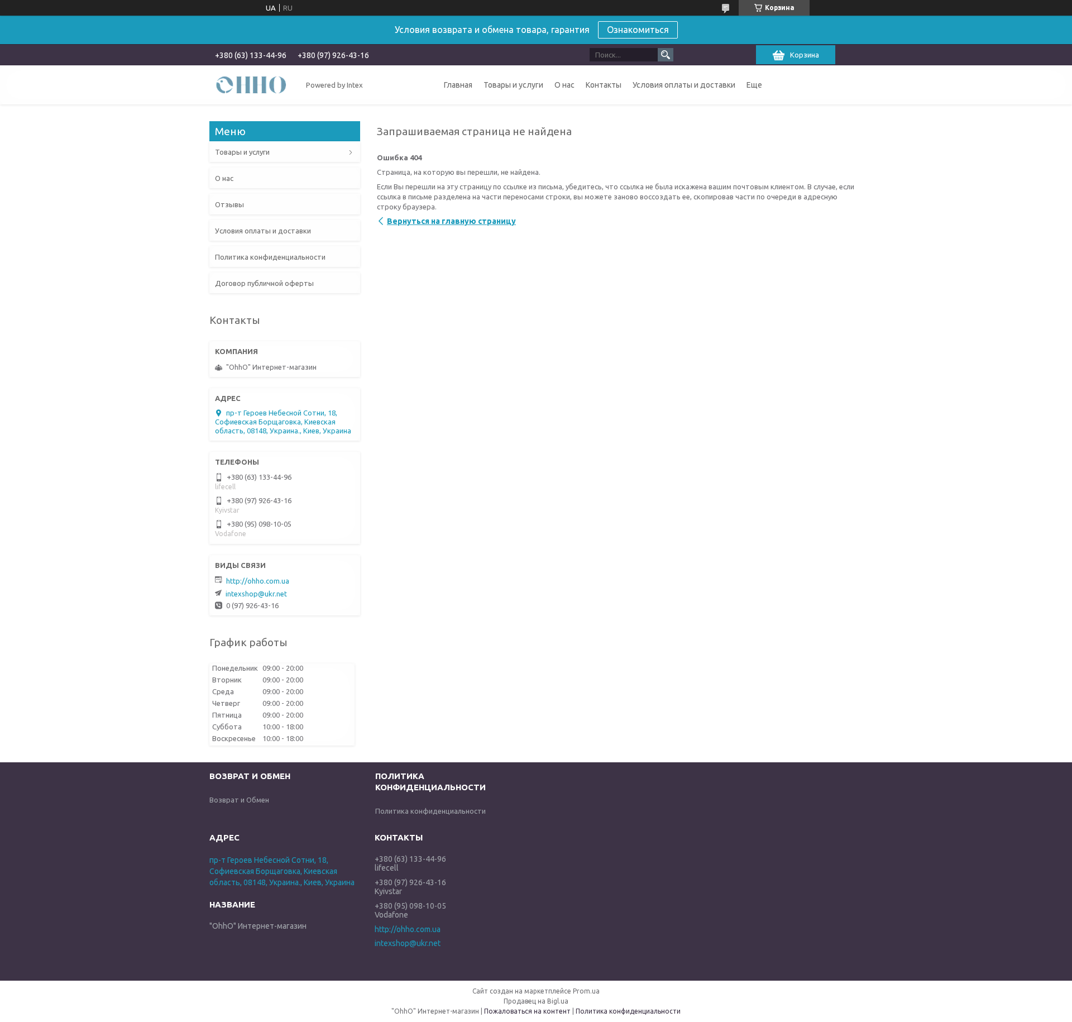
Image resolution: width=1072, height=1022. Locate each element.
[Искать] (665, 54)
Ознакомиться (638, 30)
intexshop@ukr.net (256, 594)
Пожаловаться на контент (527, 1011)
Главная (458, 84)
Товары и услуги (513, 84)
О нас (564, 84)
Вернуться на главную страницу (451, 221)
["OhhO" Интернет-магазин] (251, 84)
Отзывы (229, 204)
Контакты (603, 84)
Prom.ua (586, 991)
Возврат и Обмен (239, 800)
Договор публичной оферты (264, 283)
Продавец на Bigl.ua (536, 1001)
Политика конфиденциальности (270, 257)
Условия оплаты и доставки (684, 84)
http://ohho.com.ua (257, 581)
